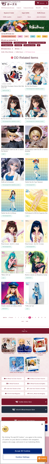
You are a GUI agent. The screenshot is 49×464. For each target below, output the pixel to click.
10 (38, 317)
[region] (22, 442)
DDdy (44, 36)
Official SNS (38, 7)
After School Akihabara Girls (37, 42)
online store (42, 3)
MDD (20, 36)
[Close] (42, 424)
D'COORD (18, 45)
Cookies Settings (22, 457)
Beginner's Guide (9, 13)
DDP (26, 36)
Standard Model (6, 42)
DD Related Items (30, 52)
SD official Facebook (13, 383)
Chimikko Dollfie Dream (8, 36)
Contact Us (19, 7)
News (29, 17)
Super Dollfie (25, 13)
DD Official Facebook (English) (36, 383)
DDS (33, 36)
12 (45, 317)
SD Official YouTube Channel (13, 378)
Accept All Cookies (22, 451)
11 (41, 317)
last (26, 321)
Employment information (28, 7)
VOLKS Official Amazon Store (25, 410)
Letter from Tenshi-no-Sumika (37, 388)
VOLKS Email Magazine (13, 393)
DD (38, 36)
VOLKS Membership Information (7, 7)
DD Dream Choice (29, 45)
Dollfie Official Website (7, 52)
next (22, 321)
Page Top (24, 331)
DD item (17, 48)
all (38, 45)
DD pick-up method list (8, 40)
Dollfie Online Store (25, 402)
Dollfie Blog (45, 7)
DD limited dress (6, 48)
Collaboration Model (20, 42)
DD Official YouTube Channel (37, 378)
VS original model (7, 45)
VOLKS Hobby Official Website (26, 420)
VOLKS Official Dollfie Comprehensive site (10, 1)
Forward (11, 317)
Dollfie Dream (41, 13)
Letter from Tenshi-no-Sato (13, 388)
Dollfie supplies (7, 17)
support (19, 17)
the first (5, 317)
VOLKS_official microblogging (37, 393)
